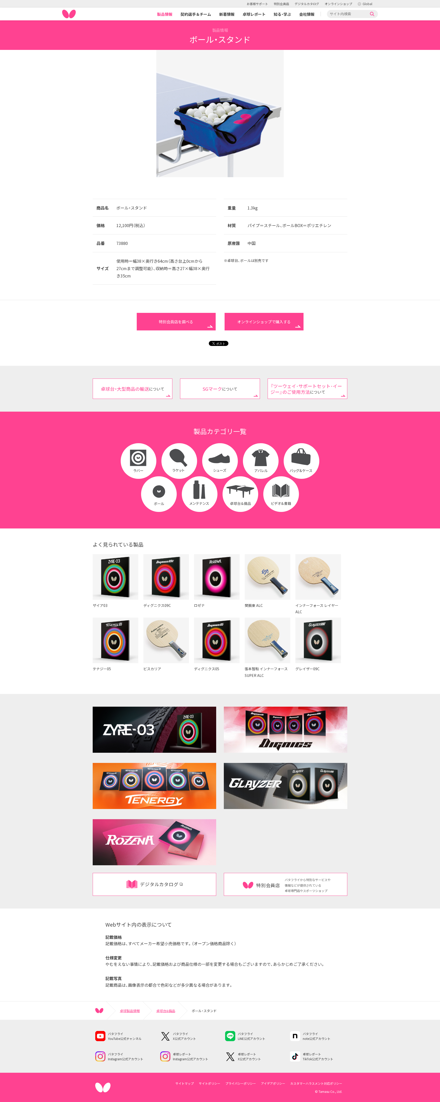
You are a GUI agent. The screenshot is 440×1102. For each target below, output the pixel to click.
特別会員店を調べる (176, 321)
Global (367, 4)
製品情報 (164, 14)
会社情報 (306, 14)
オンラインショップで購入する (264, 321)
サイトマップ (184, 1083)
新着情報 (227, 14)
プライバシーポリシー (240, 1083)
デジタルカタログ (307, 4)
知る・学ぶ (282, 14)
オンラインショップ (338, 4)
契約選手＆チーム (196, 14)
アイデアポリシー (273, 1083)
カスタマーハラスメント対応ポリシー (316, 1083)
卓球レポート (254, 14)
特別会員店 (281, 4)
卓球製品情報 (130, 1010)
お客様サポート (257, 4)
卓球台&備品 (165, 1010)
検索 (372, 14)
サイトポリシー (209, 1083)
